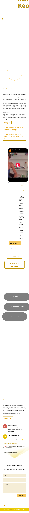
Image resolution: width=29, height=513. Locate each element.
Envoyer (22, 495)
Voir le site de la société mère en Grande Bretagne (13, 129)
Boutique (14, 342)
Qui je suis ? (14, 243)
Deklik (11, 509)
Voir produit (14, 256)
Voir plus (7, 123)
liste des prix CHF (14, 336)
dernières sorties (14, 265)
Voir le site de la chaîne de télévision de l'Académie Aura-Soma (13, 136)
